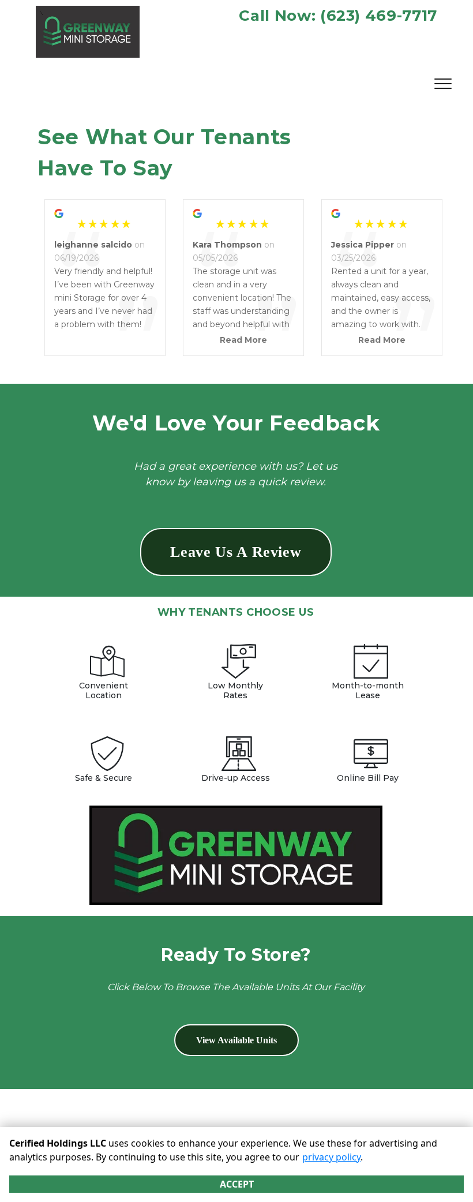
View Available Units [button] (236, 1040)
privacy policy (331, 1157)
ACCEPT (237, 1184)
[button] (236, 552)
